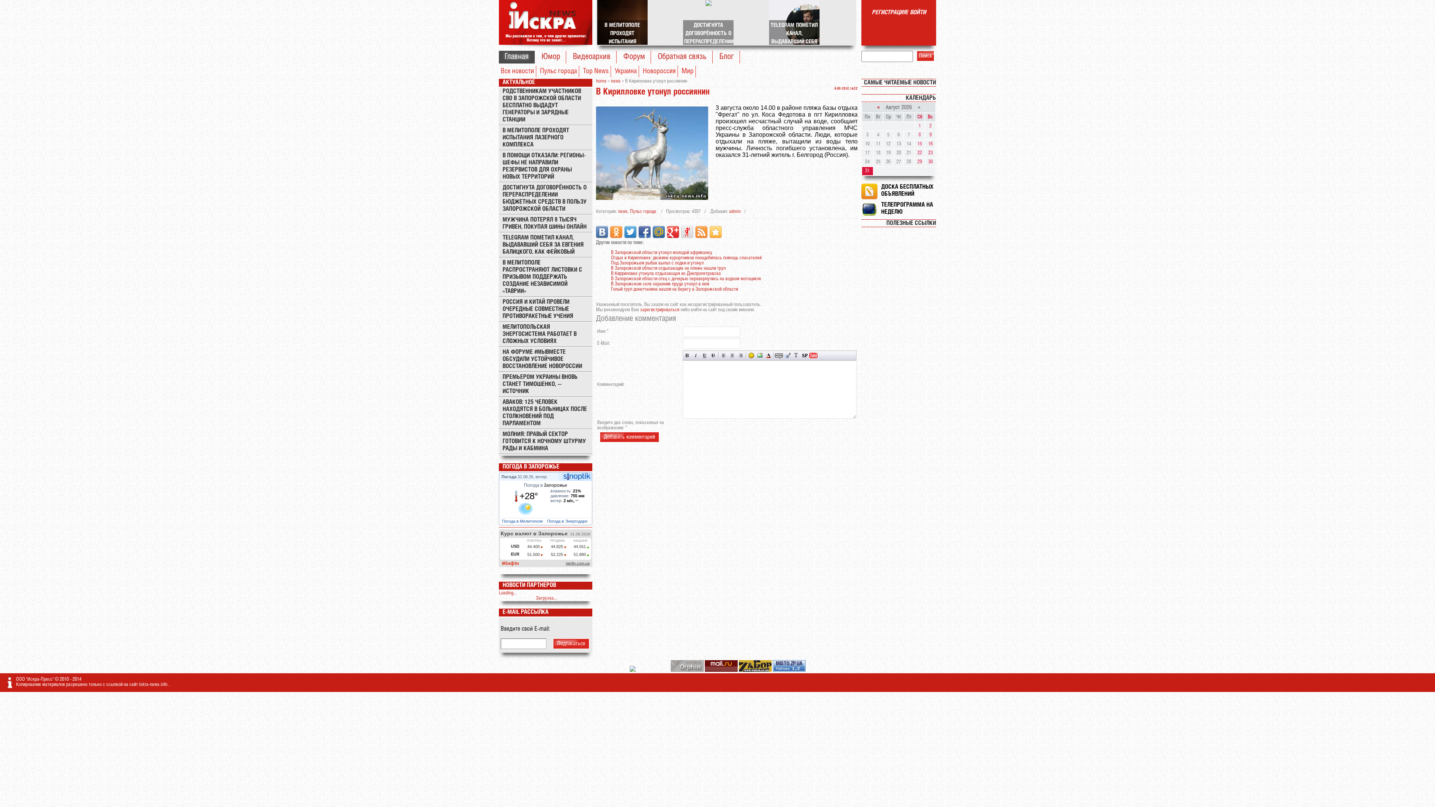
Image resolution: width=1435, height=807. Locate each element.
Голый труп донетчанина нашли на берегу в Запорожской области (674, 289)
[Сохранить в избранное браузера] (716, 232)
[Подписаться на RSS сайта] (701, 232)
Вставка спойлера (804, 355)
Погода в (545, 485)
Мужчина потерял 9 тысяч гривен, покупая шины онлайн (545, 223)
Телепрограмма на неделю (907, 208)
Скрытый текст (779, 355)
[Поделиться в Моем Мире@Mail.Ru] (659, 232)
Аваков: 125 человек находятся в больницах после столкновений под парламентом (545, 412)
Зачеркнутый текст (713, 355)
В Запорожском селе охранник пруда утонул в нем (660, 284)
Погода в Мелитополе (523, 521)
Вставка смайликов (751, 355)
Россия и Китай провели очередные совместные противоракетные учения (538, 309)
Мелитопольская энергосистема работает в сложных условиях (540, 334)
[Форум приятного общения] (633, 670)
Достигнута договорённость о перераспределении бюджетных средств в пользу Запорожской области (545, 198)
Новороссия (659, 71)
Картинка (760, 355)
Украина (626, 71)
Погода (510, 476)
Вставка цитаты (787, 355)
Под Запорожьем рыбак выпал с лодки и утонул (657, 263)
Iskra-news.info (154, 685)
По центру (732, 355)
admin (735, 212)
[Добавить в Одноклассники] (616, 232)
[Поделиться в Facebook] (645, 232)
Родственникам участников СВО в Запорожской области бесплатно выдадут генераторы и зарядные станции (542, 106)
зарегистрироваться (659, 310)
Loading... (508, 593)
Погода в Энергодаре (568, 521)
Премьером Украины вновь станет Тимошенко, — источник (540, 384)
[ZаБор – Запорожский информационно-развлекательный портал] (756, 670)
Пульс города (558, 71)
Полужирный (687, 355)
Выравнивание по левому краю (723, 355)
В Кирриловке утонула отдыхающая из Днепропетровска (666, 274)
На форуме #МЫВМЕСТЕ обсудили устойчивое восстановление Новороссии (542, 359)
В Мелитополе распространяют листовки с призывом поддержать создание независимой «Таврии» (542, 277)
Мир (688, 71)
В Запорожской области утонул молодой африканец (661, 253)
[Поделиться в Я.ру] (687, 232)
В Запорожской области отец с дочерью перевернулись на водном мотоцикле (686, 279)
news (623, 212)
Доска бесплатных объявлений (907, 190)
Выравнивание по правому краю (741, 355)
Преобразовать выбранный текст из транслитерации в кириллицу (796, 355)
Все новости (517, 71)
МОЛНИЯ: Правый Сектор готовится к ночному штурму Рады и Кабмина (544, 441)
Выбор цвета (768, 355)
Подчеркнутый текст (704, 355)
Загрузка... (546, 598)
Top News (596, 71)
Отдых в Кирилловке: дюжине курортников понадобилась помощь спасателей (686, 258)
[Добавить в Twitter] (630, 232)
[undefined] (688, 670)
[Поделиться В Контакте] (602, 232)
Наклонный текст (696, 355)
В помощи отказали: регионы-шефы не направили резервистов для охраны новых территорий (544, 166)
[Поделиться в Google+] (673, 232)
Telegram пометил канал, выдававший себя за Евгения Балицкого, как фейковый (543, 245)
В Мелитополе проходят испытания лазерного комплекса (536, 138)
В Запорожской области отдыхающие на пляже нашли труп (668, 268)
